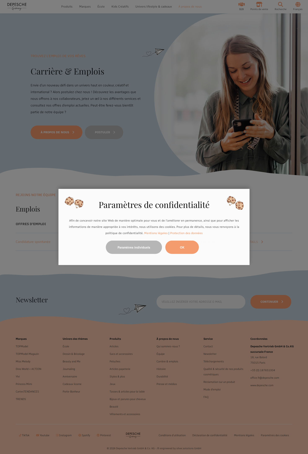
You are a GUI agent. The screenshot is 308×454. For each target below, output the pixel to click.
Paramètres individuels (134, 247)
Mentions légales (156, 233)
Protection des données (186, 233)
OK (182, 247)
